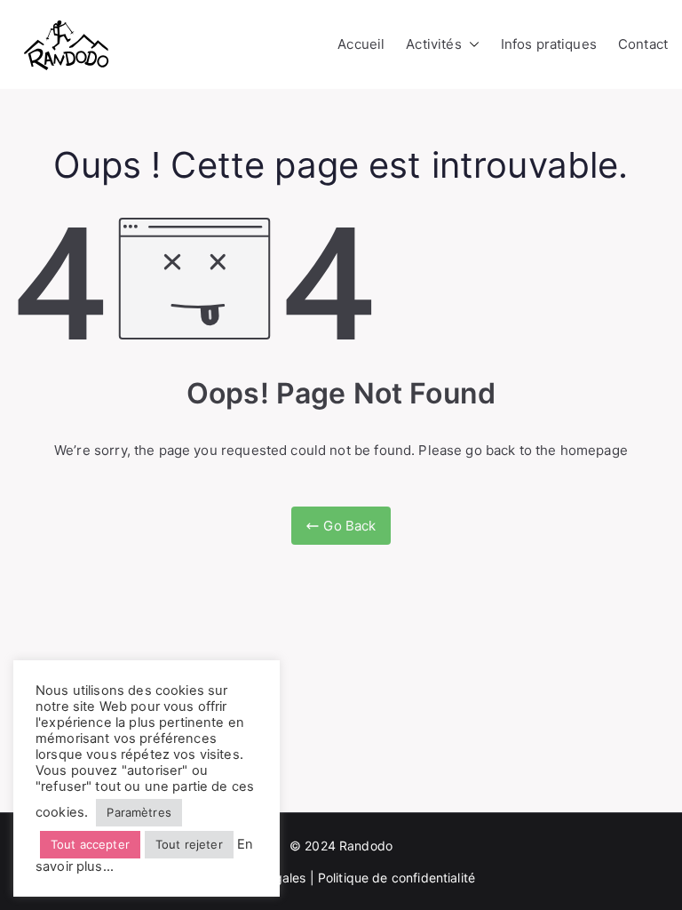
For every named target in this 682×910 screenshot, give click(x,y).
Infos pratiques (549, 44)
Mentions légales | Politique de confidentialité (341, 877)
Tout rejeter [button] (189, 844)
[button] (471, 44)
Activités (433, 44)
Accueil (361, 44)
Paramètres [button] (139, 812)
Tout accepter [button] (90, 844)
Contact (643, 44)
